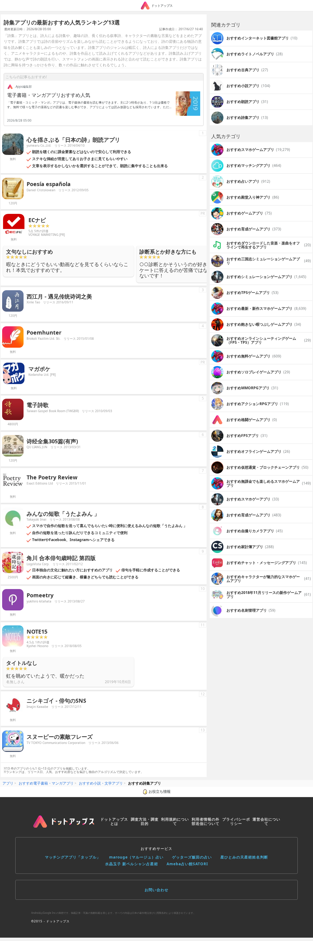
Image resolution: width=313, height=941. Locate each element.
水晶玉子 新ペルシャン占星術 (131, 863)
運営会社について (266, 821)
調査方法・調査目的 (145, 821)
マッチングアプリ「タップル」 (73, 857)
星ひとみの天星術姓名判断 (244, 857)
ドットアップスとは (114, 821)
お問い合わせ (156, 889)
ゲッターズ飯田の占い (192, 857)
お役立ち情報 (160, 791)
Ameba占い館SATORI (187, 863)
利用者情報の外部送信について (205, 821)
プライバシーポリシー (236, 821)
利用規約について (175, 821)
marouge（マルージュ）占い (136, 857)
